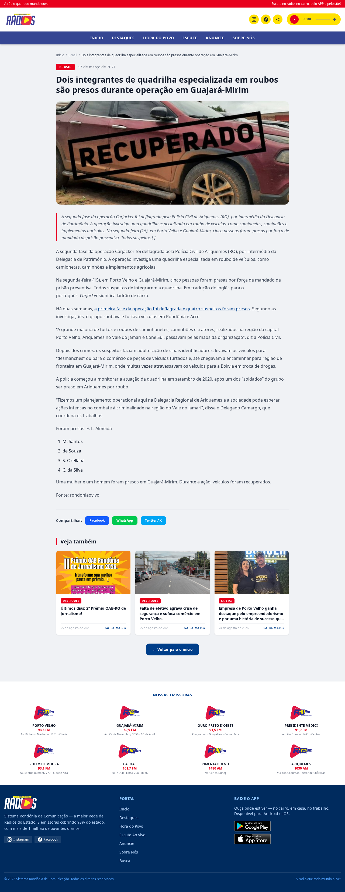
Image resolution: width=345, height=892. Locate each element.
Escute (189, 37)
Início (96, 37)
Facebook (97, 520)
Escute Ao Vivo (132, 834)
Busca (124, 860)
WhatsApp (124, 520)
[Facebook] (266, 19)
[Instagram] (254, 19)
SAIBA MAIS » (115, 628)
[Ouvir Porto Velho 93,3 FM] (294, 19)
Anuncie (215, 37)
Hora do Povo (158, 37)
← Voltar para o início (173, 649)
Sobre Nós (244, 37)
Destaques (123, 37)
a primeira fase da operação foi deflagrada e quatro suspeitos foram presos (172, 309)
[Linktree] (277, 19)
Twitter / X (153, 520)
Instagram (21, 839)
